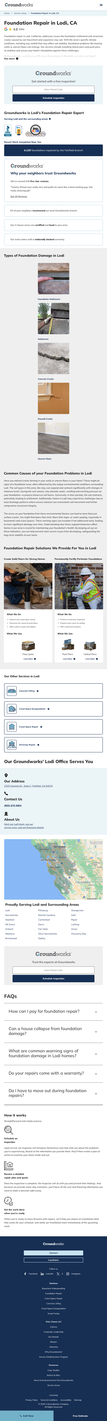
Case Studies (53, 1370)
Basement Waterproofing (53, 1288)
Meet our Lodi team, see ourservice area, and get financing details (24, 826)
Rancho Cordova (46, 915)
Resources (53, 1365)
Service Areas (20, 13)
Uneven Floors (44, 459)
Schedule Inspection (53, 98)
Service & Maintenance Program (53, 1357)
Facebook (33, 1273)
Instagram (75, 1273)
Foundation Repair (53, 1293)
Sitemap (78, 1400)
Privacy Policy (31, 1400)
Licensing (53, 1395)
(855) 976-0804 (12, 805)
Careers (53, 1327)
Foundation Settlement (49, 299)
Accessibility (65, 1400)
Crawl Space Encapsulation (53, 1308)
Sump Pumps (53, 1313)
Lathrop (75, 924)
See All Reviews (18, 196)
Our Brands (53, 1337)
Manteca (9, 933)
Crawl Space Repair (53, 1298)
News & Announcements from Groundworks (53, 1380)
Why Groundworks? (53, 1352)
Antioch (9, 929)
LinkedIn (49, 1273)
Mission (53, 1342)
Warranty (53, 1347)
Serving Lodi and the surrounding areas (26, 119)
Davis (41, 924)
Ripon (74, 919)
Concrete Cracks (46, 379)
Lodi (7, 910)
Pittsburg (43, 910)
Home (7, 13)
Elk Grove (10, 924)
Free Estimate (80, 1415)
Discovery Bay (78, 933)
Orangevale (77, 910)
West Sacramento (47, 933)
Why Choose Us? (53, 1321)
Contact (53, 1252)
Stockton (9, 919)
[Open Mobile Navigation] (101, 5)
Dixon (74, 929)
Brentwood (11, 938)
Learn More (28, 659)
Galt (73, 915)
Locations (53, 1260)
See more (10, 58)
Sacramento (11, 915)
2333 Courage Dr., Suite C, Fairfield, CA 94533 (28, 785)
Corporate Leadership (53, 1332)
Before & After (53, 1375)
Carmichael (44, 919)
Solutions (53, 1283)
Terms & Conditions (49, 1400)
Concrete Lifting (53, 1303)
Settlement (43, 339)
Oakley (41, 938)
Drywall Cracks (45, 419)
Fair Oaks (43, 929)
